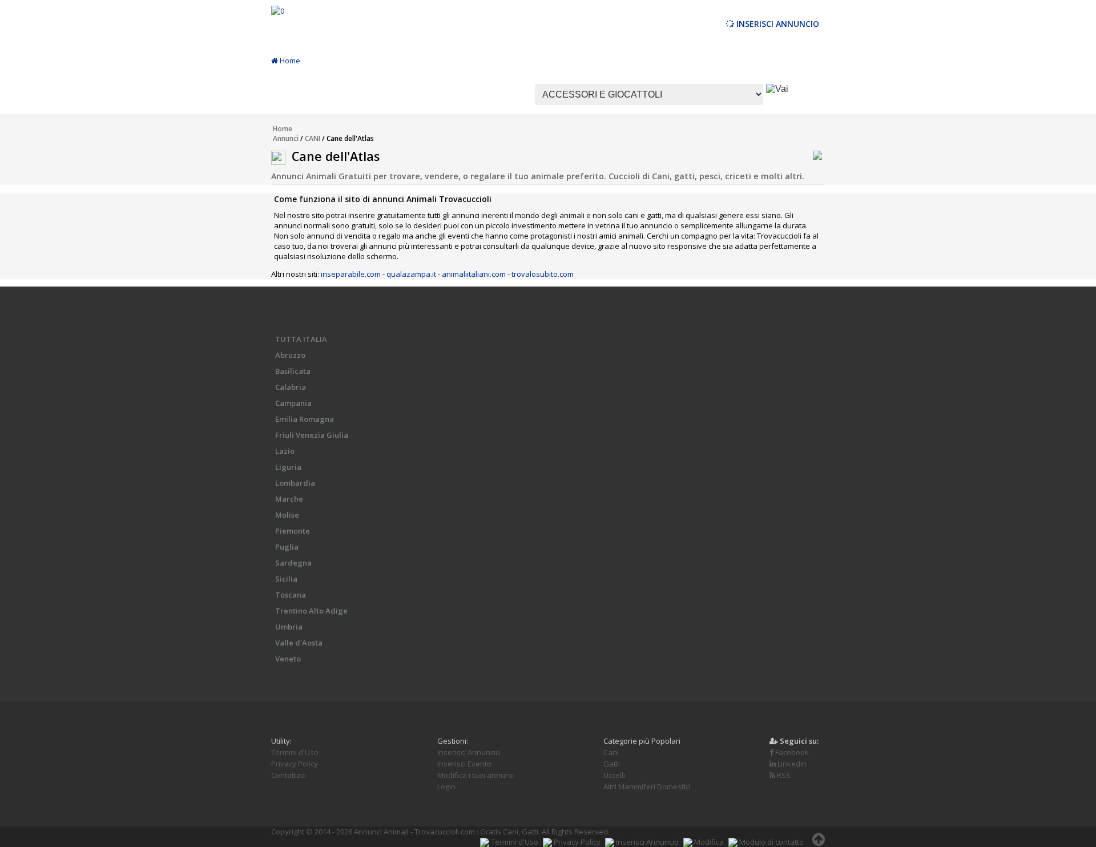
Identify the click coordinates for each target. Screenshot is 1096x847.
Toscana (290, 595)
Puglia (287, 547)
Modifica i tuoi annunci (476, 775)
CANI (312, 138)
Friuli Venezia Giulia (311, 435)
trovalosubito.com (542, 274)
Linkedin (791, 764)
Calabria (290, 387)
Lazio (285, 451)
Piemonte (292, 531)
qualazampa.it (411, 274)
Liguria (288, 467)
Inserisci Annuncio (776, 23)
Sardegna (293, 563)
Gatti (611, 764)
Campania (293, 403)
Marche (289, 499)
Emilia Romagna (304, 419)
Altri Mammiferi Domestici (647, 786)
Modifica (708, 842)
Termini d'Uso (295, 752)
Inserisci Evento (464, 764)
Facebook (791, 752)
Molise (287, 515)
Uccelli (614, 775)
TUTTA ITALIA (301, 339)
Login (446, 786)
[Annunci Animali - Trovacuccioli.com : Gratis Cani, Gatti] (277, 11)
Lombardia (295, 483)
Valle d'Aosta (299, 643)
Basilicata (293, 371)
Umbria (289, 627)
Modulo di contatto (771, 842)
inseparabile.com (351, 274)
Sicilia (286, 579)
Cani (611, 752)
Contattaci (288, 775)
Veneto (288, 659)
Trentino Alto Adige (311, 611)
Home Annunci (286, 133)
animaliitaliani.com (474, 274)
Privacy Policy (294, 764)
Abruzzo (290, 355)
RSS (783, 775)
